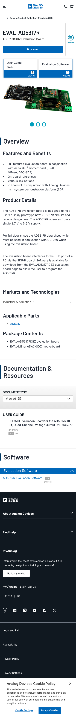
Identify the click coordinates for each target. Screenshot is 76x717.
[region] (38, 697)
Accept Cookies (49, 710)
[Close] (70, 684)
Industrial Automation (19, 302)
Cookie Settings (24, 710)
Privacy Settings (12, 672)
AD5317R (16, 323)
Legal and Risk (11, 630)
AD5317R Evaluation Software (27, 479)
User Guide (14, 62)
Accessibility (10, 644)
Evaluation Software (55, 64)
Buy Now (32, 49)
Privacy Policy (11, 658)
